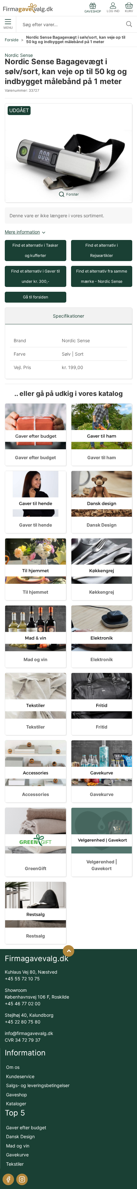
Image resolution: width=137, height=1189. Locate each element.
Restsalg (35, 935)
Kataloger (16, 1103)
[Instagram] (22, 1179)
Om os (12, 1067)
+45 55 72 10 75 (22, 978)
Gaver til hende (35, 525)
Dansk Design (102, 525)
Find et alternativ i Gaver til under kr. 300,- (35, 276)
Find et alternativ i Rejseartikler (101, 250)
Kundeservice (20, 1076)
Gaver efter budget (35, 457)
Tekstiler (35, 727)
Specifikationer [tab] (68, 316)
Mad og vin (35, 659)
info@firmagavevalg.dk (29, 1033)
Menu (8, 27)
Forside (11, 39)
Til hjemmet (35, 592)
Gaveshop (16, 1094)
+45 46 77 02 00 (22, 1003)
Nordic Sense (19, 55)
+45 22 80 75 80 (22, 1021)
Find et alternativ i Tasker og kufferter (35, 250)
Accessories (35, 794)
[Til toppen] (68, 951)
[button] (68, 153)
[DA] (28, 8)
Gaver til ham (101, 457)
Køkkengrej (101, 592)
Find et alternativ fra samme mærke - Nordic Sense (101, 276)
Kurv (129, 11)
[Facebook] (8, 1179)
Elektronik (101, 659)
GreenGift (35, 868)
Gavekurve (101, 794)
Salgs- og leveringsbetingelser (37, 1085)
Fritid (101, 727)
